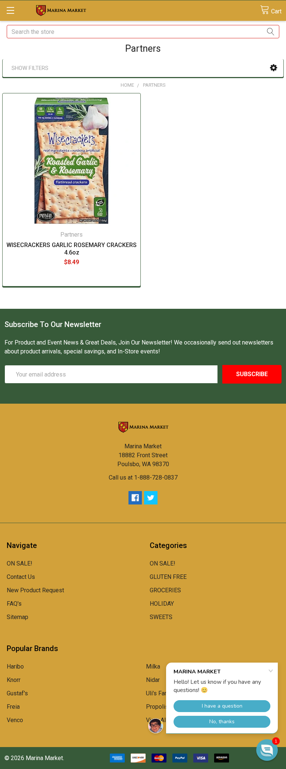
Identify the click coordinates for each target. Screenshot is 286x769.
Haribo (15, 666)
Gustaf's (17, 693)
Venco (15, 720)
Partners (154, 85)
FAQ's (14, 603)
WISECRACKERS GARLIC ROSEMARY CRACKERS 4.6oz (71, 248)
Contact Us (21, 576)
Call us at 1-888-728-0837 (143, 477)
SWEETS (161, 617)
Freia (13, 706)
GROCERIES (165, 590)
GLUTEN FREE (168, 576)
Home (127, 85)
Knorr (13, 679)
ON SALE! (19, 563)
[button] (274, 68)
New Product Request (35, 590)
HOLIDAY (162, 603)
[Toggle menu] (10, 10)
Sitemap (17, 617)
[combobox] (143, 31)
